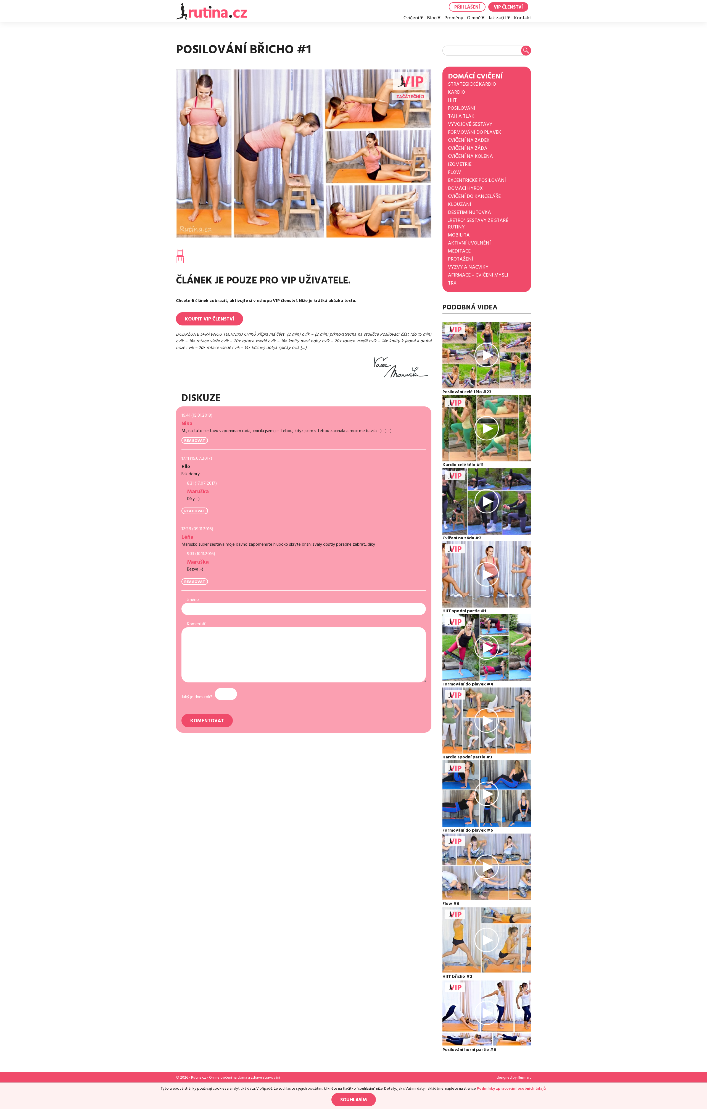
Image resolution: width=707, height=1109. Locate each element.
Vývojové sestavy (470, 124)
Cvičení (411, 18)
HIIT (452, 100)
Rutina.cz (198, 1077)
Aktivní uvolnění (469, 243)
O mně (474, 18)
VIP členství (508, 7)
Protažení (460, 259)
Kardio (456, 92)
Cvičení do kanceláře (474, 196)
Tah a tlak (461, 116)
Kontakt (522, 18)
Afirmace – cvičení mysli (478, 275)
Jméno (193, 599)
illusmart (524, 1077)
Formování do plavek (474, 132)
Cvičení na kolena (470, 156)
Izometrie (459, 164)
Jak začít (497, 18)
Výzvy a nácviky (468, 267)
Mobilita (459, 235)
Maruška (198, 491)
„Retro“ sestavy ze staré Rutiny (478, 223)
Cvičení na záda (467, 148)
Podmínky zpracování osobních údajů (511, 1088)
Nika (186, 423)
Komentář (196, 624)
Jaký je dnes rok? (196, 697)
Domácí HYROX (465, 188)
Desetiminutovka (469, 212)
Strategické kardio (472, 84)
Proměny (453, 18)
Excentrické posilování (477, 180)
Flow (454, 172)
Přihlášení (467, 7)
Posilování (461, 108)
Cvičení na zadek (469, 140)
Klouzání (459, 204)
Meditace (459, 251)
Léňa (187, 537)
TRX (452, 283)
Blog (432, 18)
